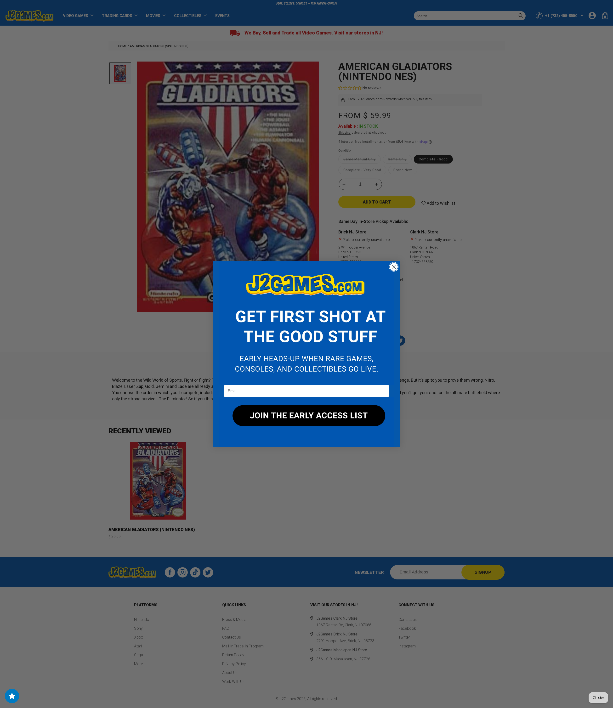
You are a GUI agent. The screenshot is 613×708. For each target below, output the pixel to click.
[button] (306, 323)
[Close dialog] (394, 267)
